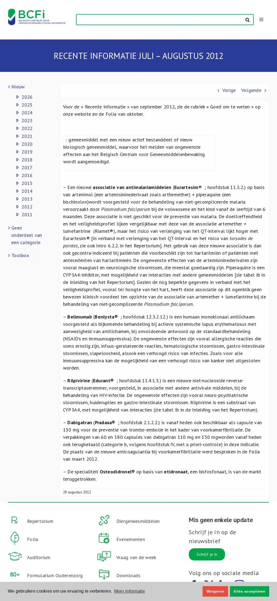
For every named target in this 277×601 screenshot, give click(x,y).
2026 (26, 97)
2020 (26, 144)
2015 (26, 183)
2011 (26, 214)
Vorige (229, 90)
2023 (26, 120)
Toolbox (20, 255)
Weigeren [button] (215, 591)
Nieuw (18, 87)
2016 (26, 175)
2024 (26, 112)
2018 (26, 160)
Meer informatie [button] (129, 591)
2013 (26, 199)
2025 (26, 105)
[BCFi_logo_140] (36, 11)
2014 (26, 191)
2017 (26, 167)
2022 (26, 128)
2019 (26, 152)
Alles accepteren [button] (249, 591)
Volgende (251, 90)
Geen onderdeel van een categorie (26, 235)
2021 (26, 136)
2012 (26, 207)
